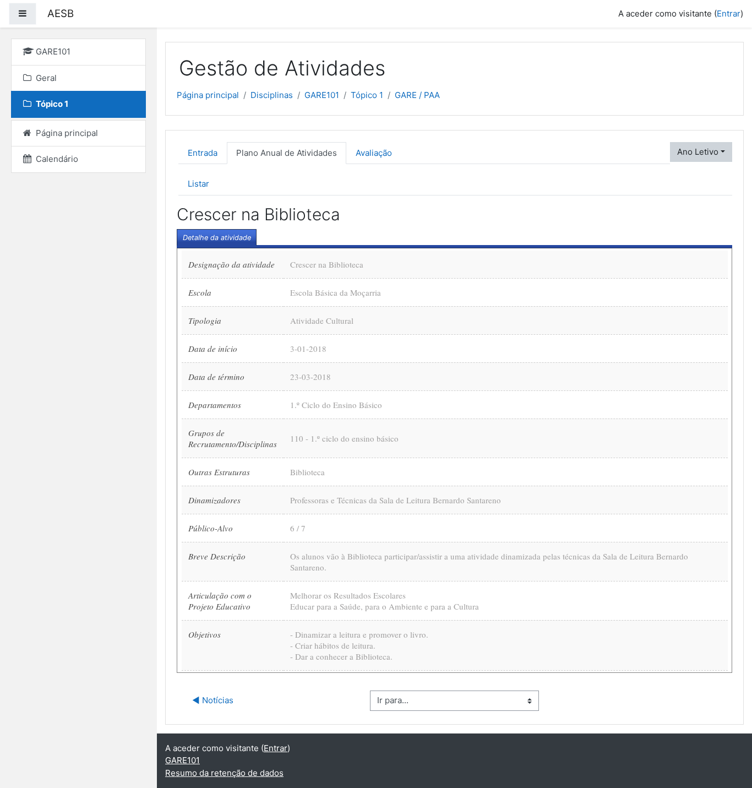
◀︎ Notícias (212, 700)
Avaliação (374, 153)
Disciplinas (271, 95)
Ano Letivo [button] (697, 151)
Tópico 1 (367, 95)
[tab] (217, 237)
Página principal (208, 95)
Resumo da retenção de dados (224, 773)
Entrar (728, 13)
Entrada (202, 153)
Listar (198, 183)
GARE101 (321, 95)
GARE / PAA (417, 95)
